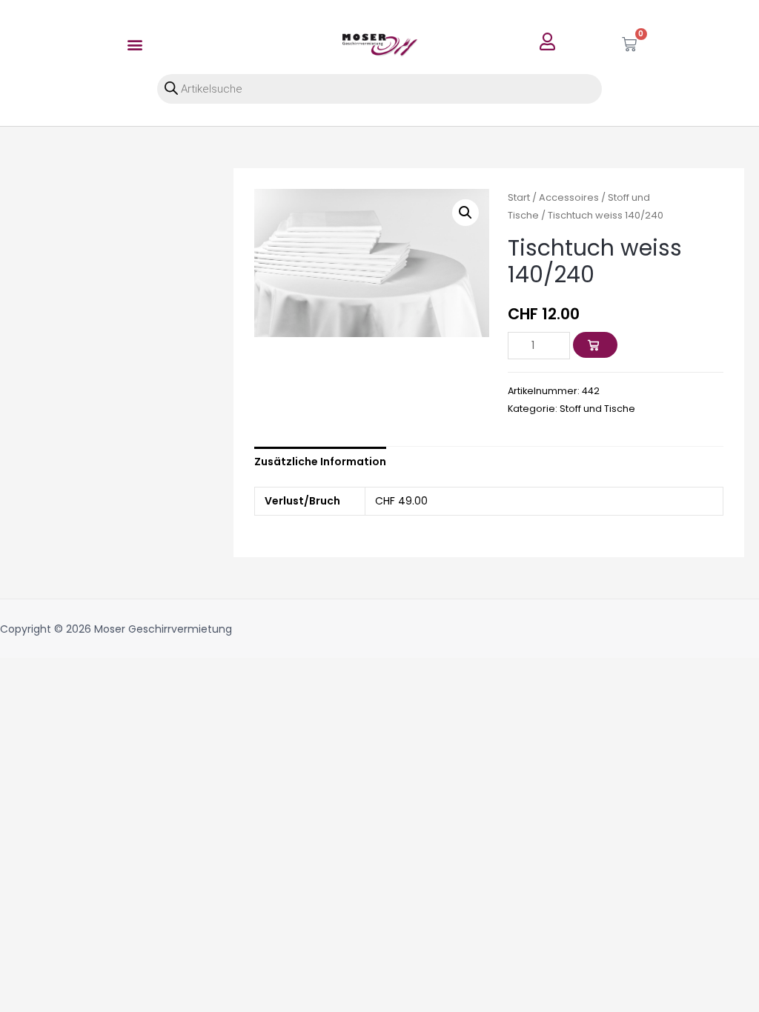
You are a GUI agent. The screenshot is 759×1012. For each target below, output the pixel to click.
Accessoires (569, 197)
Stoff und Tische (597, 408)
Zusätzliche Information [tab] (320, 461)
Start (519, 197)
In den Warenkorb (608, 345)
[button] (135, 44)
